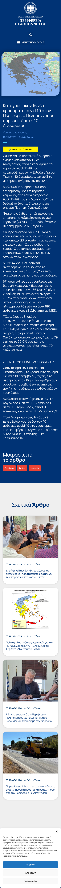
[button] (56, 831)
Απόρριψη (30, 872)
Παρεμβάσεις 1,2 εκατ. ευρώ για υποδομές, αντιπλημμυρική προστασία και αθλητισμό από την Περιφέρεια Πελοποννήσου (30, 790)
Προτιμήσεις (30, 881)
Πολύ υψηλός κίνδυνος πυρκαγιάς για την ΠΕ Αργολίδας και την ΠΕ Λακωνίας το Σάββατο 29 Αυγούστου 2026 (29, 646)
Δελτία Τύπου (26, 137)
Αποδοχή (30, 864)
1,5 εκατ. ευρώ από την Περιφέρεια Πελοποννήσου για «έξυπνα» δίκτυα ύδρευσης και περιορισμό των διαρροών (29, 718)
